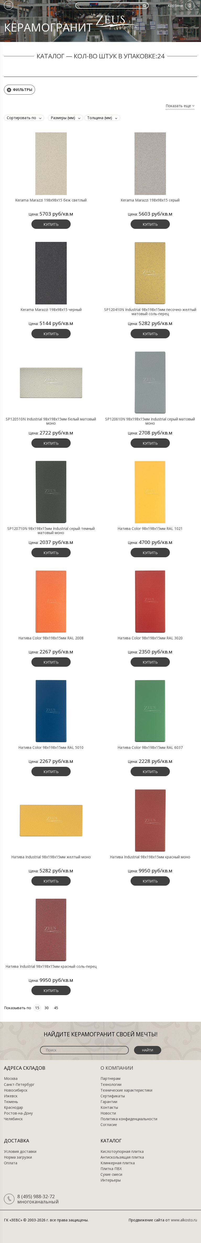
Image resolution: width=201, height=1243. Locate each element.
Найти (147, 1050)
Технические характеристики (126, 1090)
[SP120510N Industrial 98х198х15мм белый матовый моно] (51, 382)
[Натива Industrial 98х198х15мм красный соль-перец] (51, 929)
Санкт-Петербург (19, 1084)
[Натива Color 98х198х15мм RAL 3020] (150, 601)
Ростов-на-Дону (18, 1113)
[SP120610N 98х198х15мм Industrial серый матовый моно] (150, 382)
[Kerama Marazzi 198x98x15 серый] (150, 163)
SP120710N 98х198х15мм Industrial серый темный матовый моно (51, 530)
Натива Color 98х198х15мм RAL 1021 (150, 528)
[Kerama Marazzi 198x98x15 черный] (51, 273)
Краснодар (13, 1107)
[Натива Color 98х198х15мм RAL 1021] (150, 491)
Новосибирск (15, 1090)
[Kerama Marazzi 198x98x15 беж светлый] (51, 163)
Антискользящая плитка (122, 1157)
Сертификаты (112, 1096)
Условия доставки (20, 1151)
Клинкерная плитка (117, 1163)
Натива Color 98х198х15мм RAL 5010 (50, 747)
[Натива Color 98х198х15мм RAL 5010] (51, 710)
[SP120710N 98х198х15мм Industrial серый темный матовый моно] (51, 491)
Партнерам (110, 1078)
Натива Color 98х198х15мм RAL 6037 (150, 747)
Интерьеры (110, 1180)
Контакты (109, 1107)
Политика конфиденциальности (128, 1119)
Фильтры (22, 89)
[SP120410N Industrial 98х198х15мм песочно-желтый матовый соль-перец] (150, 273)
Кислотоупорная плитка (122, 1151)
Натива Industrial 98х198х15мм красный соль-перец (51, 966)
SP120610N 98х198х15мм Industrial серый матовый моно (150, 421)
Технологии (110, 1084)
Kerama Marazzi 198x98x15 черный (51, 310)
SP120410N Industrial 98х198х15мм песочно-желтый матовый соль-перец (150, 312)
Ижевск (11, 1096)
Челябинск (13, 1119)
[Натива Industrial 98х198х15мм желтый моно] (51, 820)
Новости (108, 1113)
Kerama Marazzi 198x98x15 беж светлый (51, 200)
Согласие (108, 1125)
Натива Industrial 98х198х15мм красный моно (150, 857)
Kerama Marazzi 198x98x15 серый (150, 200)
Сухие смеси (111, 1174)
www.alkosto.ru (184, 1219)
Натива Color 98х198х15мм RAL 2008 (50, 638)
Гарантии (108, 1102)
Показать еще (179, 106)
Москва (11, 1078)
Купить (51, 224)
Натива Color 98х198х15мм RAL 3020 (150, 638)
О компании (116, 1068)
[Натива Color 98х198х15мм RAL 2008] (51, 601)
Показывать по (17, 1007)
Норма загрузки (18, 1157)
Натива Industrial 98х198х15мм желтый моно (51, 857)
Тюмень (11, 1102)
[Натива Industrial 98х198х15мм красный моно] (150, 820)
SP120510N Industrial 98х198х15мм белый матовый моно (51, 421)
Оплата (10, 1163)
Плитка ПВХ (111, 1169)
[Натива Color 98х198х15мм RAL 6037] (150, 710)
